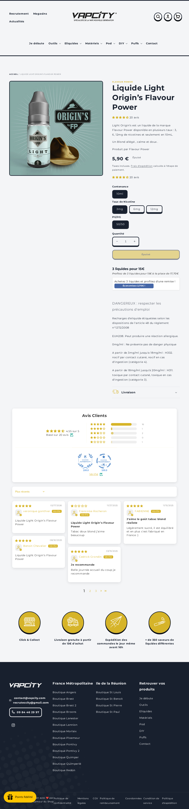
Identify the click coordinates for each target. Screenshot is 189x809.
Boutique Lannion (65, 724)
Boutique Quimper (66, 757)
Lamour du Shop (43, 801)
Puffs (143, 737)
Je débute (146, 698)
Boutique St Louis (108, 692)
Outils (143, 705)
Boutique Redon (64, 770)
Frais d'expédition (142, 166)
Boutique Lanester (65, 718)
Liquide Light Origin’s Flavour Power (40, 74)
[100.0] (85, 461)
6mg (136, 209)
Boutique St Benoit (109, 698)
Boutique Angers (64, 692)
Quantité (118, 233)
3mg (119, 209)
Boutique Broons (64, 712)
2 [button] (90, 591)
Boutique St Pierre (109, 705)
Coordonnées (133, 798)
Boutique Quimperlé (67, 763)
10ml (119, 193)
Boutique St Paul (108, 712)
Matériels (145, 717)
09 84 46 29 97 (28, 712)
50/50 (120, 224)
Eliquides (145, 711)
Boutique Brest (63, 698)
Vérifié (93, 474)
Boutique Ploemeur (66, 738)
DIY (141, 731)
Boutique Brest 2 (64, 705)
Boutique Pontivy (65, 744)
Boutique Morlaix (65, 731)
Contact (144, 743)
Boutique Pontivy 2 (66, 750)
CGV (95, 798)
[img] (23, 506)
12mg (154, 209)
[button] (54, 43)
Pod (142, 724)
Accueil (13, 74)
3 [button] (96, 591)
